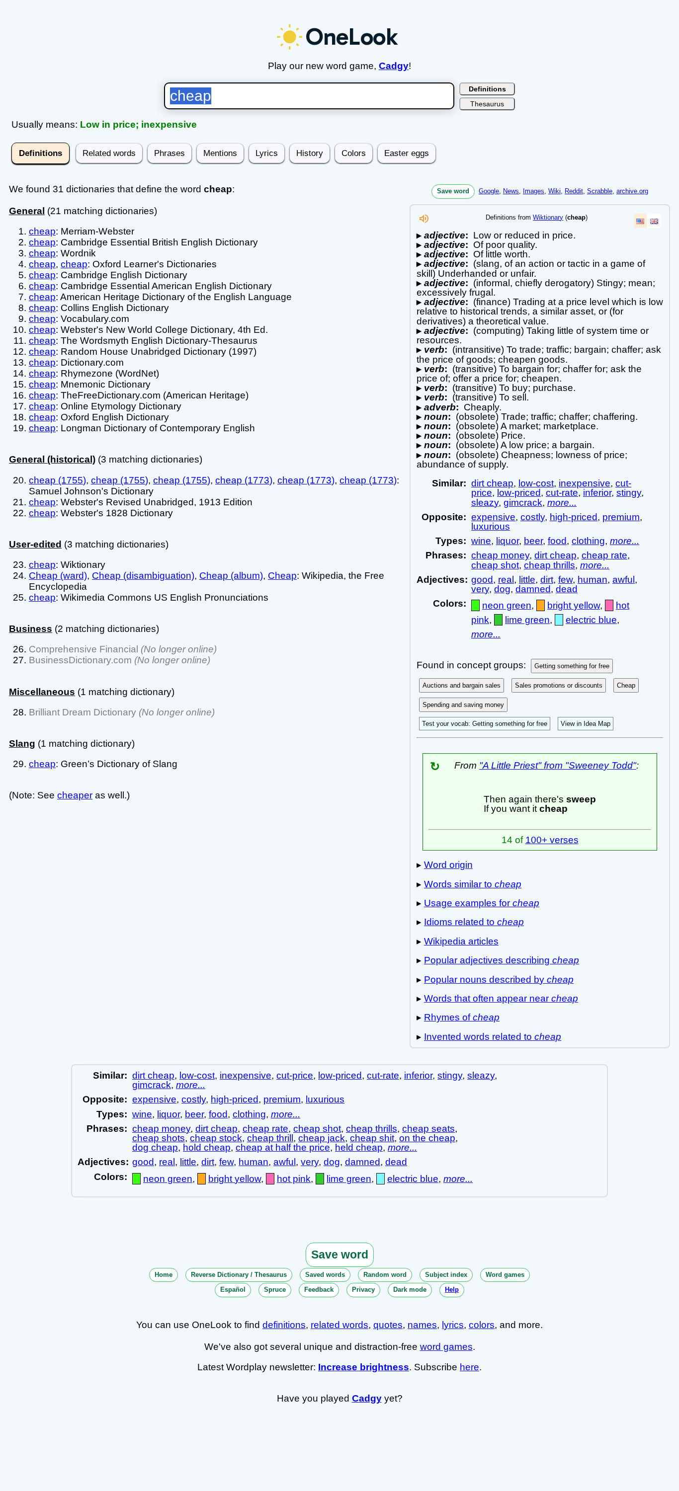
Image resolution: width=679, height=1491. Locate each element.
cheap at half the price (283, 1147)
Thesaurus (487, 104)
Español (233, 1289)
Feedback (319, 1289)
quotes (388, 1325)
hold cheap (207, 1147)
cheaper (74, 795)
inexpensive (584, 483)
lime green (527, 620)
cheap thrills (549, 565)
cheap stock (216, 1138)
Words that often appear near (501, 998)
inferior (597, 492)
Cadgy (394, 66)
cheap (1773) (243, 480)
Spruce (275, 1289)
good (482, 579)
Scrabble (599, 191)
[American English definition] (640, 221)
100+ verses (552, 840)
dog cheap (155, 1147)
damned (533, 589)
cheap (42, 231)
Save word (453, 191)
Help (452, 1289)
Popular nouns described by (499, 979)
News (511, 191)
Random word (385, 1274)
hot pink (294, 1179)
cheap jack (321, 1138)
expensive (493, 517)
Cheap (282, 575)
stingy (628, 492)
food (557, 541)
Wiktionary (548, 217)
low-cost (536, 483)
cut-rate (562, 492)
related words (339, 1325)
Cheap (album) (231, 575)
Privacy (363, 1289)
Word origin (448, 865)
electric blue (591, 620)
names (422, 1325)
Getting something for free (571, 666)
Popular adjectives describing (501, 960)
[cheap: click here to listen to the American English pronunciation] (424, 221)
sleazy (485, 502)
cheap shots (158, 1138)
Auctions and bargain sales (462, 685)
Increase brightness (363, 1367)
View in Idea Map (585, 723)
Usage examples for (481, 903)
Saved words (325, 1274)
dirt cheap (492, 483)
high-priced (573, 517)
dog (502, 589)
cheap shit (372, 1138)
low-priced (519, 492)
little (527, 579)
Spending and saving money (463, 704)
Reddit (574, 191)
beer (533, 541)
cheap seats (428, 1128)
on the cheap (427, 1138)
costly (532, 517)
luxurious (490, 526)
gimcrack (523, 502)
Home (163, 1274)
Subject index (446, 1274)
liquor (507, 541)
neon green (506, 605)
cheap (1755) (57, 480)
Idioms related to (474, 922)
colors (482, 1325)
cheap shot (495, 565)
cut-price (294, 1075)
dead (567, 589)
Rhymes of (462, 1017)
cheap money (500, 555)
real (506, 579)
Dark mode (409, 1289)
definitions (284, 1325)
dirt (546, 579)
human (592, 579)
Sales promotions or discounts (558, 685)
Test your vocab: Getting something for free (484, 723)
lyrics (453, 1325)
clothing (588, 541)
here (469, 1367)
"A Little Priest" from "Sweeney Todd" (557, 765)
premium (621, 517)
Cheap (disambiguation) (143, 575)
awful (623, 579)
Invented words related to (492, 1036)
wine (481, 541)
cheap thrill (270, 1138)
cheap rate (604, 555)
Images (533, 191)
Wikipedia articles (461, 941)
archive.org (632, 191)
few (565, 579)
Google (489, 191)
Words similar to (472, 884)
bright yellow (573, 605)
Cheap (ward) (58, 575)
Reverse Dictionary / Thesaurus (239, 1274)
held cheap (359, 1147)
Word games (505, 1274)
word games (446, 1346)
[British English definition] (654, 221)
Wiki (554, 191)
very (480, 589)
